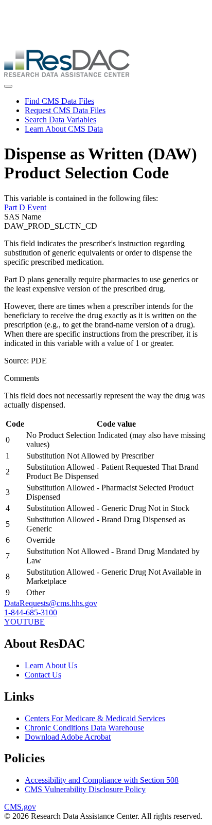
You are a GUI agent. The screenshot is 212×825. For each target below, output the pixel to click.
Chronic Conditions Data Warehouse (84, 727)
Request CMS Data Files (65, 110)
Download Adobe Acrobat (68, 736)
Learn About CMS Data (64, 128)
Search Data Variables (60, 119)
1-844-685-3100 (30, 612)
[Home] (67, 74)
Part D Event (25, 207)
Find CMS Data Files (59, 101)
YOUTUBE (24, 621)
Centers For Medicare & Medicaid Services (95, 718)
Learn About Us (51, 665)
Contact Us (43, 674)
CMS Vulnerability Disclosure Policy (85, 789)
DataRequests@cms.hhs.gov (50, 603)
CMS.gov (20, 806)
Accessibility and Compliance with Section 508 (102, 780)
